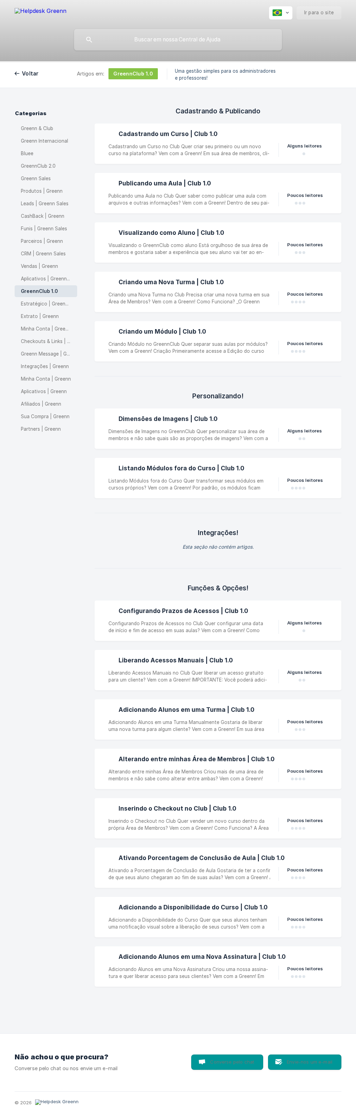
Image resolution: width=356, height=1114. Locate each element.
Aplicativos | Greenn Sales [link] (49, 278)
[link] (218, 144)
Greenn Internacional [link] (44, 141)
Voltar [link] (30, 73)
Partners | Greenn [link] (41, 429)
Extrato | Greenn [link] (40, 316)
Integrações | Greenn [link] (45, 366)
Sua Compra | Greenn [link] (45, 416)
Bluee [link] (27, 153)
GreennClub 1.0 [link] (39, 291)
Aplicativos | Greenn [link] (44, 391)
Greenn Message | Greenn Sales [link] (49, 354)
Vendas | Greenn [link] (39, 266)
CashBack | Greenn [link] (42, 216)
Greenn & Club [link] (37, 128)
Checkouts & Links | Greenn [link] (49, 341)
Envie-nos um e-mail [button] (309, 1062)
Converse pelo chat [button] (232, 1062)
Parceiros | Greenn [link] (42, 241)
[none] (40, 12)
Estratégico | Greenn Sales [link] (49, 304)
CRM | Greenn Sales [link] (43, 253)
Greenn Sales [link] (36, 178)
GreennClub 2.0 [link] (38, 166)
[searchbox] (178, 39)
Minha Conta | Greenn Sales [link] (49, 329)
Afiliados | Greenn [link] (41, 404)
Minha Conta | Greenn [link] (46, 379)
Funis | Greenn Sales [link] (44, 228)
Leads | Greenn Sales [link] (44, 203)
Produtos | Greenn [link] (42, 191)
